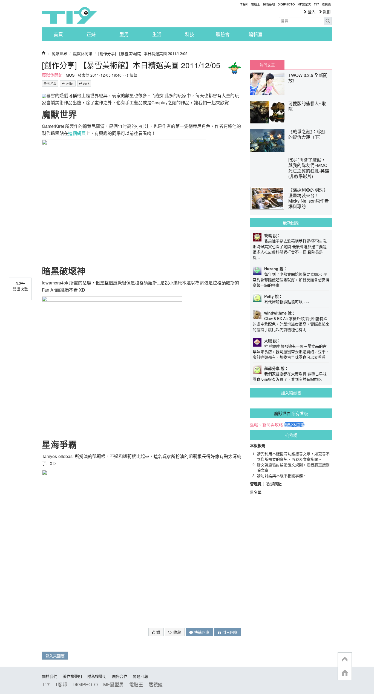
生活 (157, 34)
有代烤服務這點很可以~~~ (286, 301)
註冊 (326, 11)
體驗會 (223, 34)
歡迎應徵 (274, 483)
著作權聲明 (72, 676)
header (345, 659)
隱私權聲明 (97, 676)
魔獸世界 (59, 53)
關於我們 (49, 676)
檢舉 (132, 75)
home (345, 673)
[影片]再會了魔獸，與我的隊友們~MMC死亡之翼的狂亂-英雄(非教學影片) (308, 168)
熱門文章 (267, 65)
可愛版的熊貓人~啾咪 (307, 106)
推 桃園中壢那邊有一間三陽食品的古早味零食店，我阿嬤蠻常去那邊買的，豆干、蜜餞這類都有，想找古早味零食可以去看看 (291, 351)
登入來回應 (55, 655)
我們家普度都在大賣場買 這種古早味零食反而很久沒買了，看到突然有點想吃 (290, 376)
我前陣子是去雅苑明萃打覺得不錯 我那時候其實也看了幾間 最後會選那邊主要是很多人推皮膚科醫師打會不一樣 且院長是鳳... (290, 249)
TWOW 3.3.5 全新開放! (307, 78)
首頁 (58, 34)
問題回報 (140, 676)
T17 (69, 15)
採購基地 (269, 4)
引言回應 (229, 632)
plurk (85, 83)
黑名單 (255, 492)
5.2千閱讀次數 (20, 286)
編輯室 (256, 34)
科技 (189, 34)
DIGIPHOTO (286, 4)
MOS (70, 75)
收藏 (176, 632)
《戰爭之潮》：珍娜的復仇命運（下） (307, 134)
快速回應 (201, 632)
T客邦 (244, 4)
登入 (311, 11)
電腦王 (255, 4)
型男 (124, 34)
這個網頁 (77, 133)
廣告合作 (119, 676)
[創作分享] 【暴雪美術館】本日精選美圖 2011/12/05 (143, 53)
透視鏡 (326, 4)
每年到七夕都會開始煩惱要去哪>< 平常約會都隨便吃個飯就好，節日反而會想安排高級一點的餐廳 (291, 279)
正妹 (91, 34)
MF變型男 (304, 4)
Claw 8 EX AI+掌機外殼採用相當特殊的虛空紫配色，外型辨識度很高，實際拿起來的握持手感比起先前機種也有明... (291, 324)
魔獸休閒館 (82, 53)
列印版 (51, 83)
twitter (69, 83)
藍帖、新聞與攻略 (266, 424)
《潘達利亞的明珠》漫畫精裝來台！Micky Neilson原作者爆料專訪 (308, 198)
